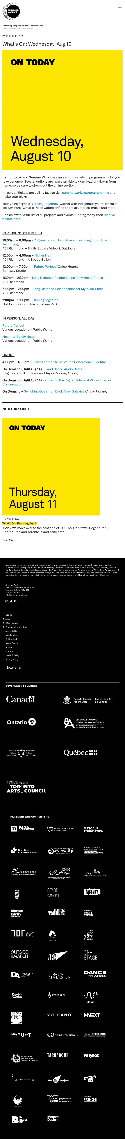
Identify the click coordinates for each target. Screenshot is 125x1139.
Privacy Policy (11, 659)
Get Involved (11, 639)
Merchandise (11, 635)
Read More (8, 539)
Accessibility (11, 631)
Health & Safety (12, 655)
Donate (8, 615)
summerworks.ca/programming (85, 192)
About (8, 619)
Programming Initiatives (16, 627)
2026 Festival (11, 623)
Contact (9, 651)
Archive (8, 647)
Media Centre (11, 643)
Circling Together (44, 203)
